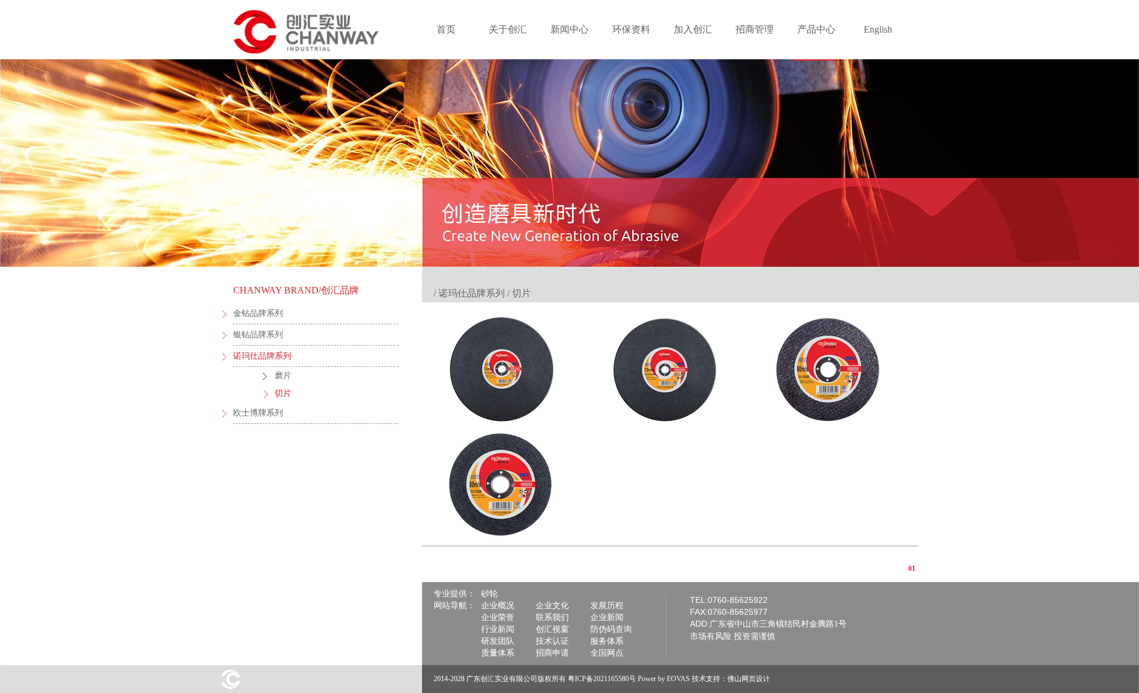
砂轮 (489, 593)
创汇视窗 (552, 629)
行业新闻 (497, 629)
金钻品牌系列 (258, 313)
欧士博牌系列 (258, 412)
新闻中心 (569, 29)
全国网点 (606, 653)
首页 (446, 29)
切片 (283, 393)
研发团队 (497, 641)
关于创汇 (508, 29)
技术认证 (552, 641)
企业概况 (497, 605)
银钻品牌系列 (258, 334)
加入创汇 (693, 29)
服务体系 (606, 641)
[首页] (313, 56)
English (878, 29)
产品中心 (816, 29)
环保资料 (631, 29)
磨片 (283, 375)
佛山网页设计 (748, 679)
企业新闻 (606, 617)
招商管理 (755, 29)
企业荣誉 (497, 617)
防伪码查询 (611, 629)
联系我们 (552, 617)
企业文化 (552, 605)
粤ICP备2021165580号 (602, 679)
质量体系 (497, 653)
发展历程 (606, 605)
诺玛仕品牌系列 (262, 356)
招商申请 (552, 653)
